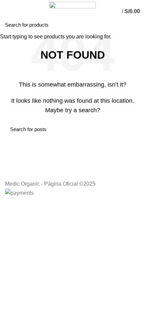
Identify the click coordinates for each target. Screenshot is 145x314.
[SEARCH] (135, 24)
